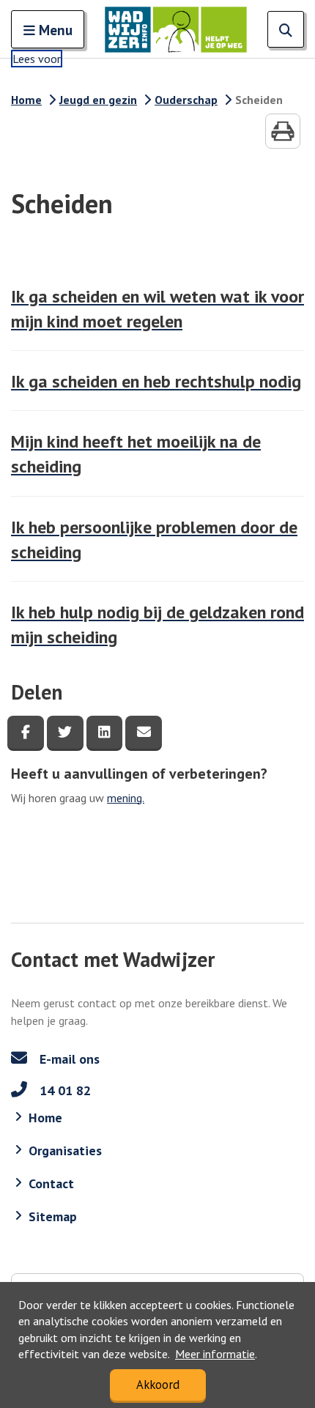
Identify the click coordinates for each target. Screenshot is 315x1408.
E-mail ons (68, 1059)
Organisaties (65, 1150)
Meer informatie (215, 1353)
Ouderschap (186, 99)
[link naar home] (176, 29)
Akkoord (157, 1384)
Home (26, 99)
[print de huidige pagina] (283, 131)
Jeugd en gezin (98, 99)
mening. (125, 797)
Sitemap (53, 1216)
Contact (51, 1183)
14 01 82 (63, 1090)
